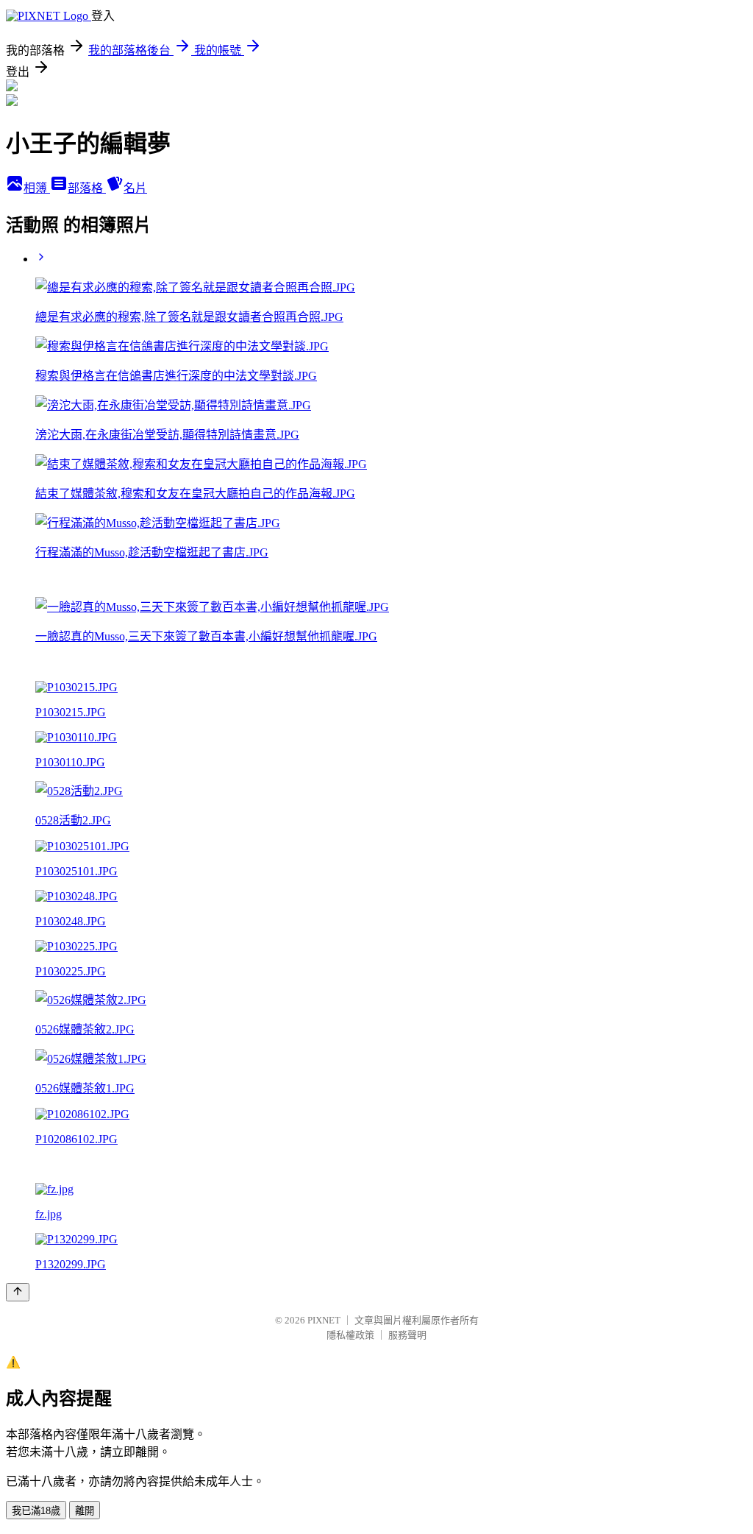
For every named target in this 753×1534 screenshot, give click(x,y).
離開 (84, 1510)
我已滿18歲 (36, 1510)
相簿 (37, 188)
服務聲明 (407, 1334)
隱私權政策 (350, 1334)
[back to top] (17, 1292)
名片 (135, 188)
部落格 (87, 188)
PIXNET (323, 1320)
